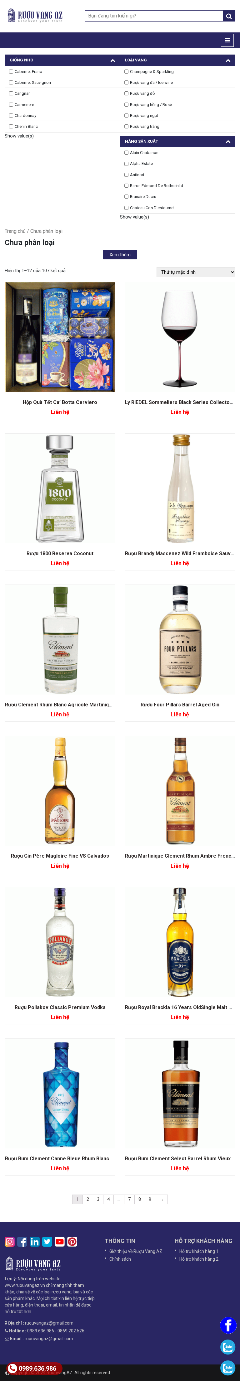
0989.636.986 (37, 1368)
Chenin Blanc (26, 126)
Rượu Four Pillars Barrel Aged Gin (180, 705)
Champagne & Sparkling (152, 71)
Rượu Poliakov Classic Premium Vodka (60, 1007)
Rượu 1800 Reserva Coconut (60, 553)
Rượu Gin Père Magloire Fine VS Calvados (60, 856)
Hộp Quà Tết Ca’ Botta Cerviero (60, 402)
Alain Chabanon (144, 152)
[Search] (229, 16)
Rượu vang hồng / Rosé (151, 104)
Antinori (137, 174)
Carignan (23, 93)
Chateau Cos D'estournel (152, 207)
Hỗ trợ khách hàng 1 (198, 1251)
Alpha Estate (141, 163)
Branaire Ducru (143, 196)
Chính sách (120, 1259)
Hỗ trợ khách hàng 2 (198, 1259)
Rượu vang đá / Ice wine (151, 82)
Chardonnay (25, 115)
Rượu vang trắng (144, 126)
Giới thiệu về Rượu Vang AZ (135, 1251)
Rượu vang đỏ (142, 93)
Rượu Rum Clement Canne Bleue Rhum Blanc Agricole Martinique (81, 1159)
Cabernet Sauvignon (33, 82)
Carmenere (24, 104)
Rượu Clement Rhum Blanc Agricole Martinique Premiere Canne (80, 705)
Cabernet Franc (28, 71)
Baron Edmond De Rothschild (156, 185)
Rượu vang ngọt (144, 115)
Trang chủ (15, 231)
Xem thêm (120, 254)
